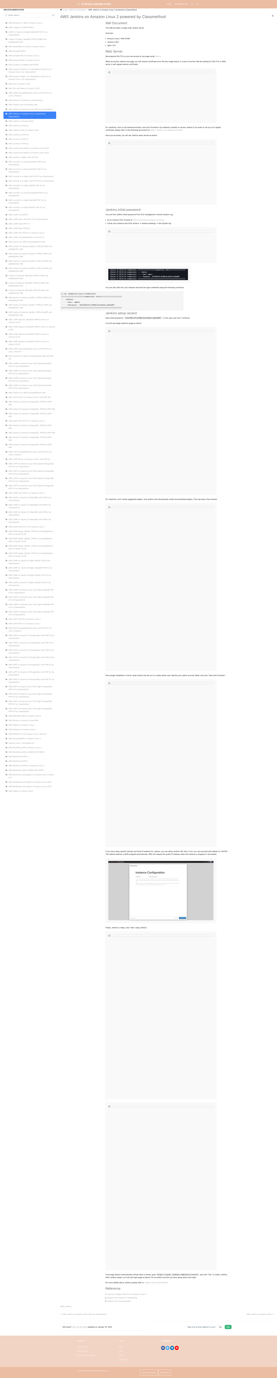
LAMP (121, 1355)
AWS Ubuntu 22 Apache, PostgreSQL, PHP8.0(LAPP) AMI (30, 403)
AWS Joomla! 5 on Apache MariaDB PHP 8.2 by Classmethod (28, 194)
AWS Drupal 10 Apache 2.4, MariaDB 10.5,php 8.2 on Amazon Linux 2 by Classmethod (30, 70)
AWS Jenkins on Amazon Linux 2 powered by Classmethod (27, 115)
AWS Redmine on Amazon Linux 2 (22, 729)
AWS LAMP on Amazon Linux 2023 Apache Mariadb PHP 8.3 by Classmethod (30, 372)
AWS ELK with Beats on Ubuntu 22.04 (24, 88)
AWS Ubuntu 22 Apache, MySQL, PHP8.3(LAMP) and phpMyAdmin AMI (30, 269)
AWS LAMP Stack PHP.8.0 (19, 228)
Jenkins (68, 1306)
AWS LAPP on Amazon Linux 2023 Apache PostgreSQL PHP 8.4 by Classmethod (31, 479)
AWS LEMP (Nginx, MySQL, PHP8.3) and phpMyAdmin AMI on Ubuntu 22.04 (31, 554)
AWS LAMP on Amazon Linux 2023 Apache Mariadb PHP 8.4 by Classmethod (30, 379)
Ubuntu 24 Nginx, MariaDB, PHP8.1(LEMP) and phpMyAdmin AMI (28, 40)
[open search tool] (192, 4)
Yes (228, 1327)
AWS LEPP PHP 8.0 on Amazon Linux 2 (25, 619)
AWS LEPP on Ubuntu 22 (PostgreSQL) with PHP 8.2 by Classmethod (31, 651)
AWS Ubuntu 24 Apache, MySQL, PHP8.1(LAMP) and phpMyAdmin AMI (30, 298)
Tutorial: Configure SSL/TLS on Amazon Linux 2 (126, 1294)
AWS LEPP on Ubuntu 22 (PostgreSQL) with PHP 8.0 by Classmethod (31, 636)
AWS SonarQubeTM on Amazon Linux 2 (25, 738)
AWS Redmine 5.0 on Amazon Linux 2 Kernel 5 (28, 734)
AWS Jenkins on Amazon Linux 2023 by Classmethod (30, 109)
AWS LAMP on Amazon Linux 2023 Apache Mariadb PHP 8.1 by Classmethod (30, 386)
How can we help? (79, 1327)
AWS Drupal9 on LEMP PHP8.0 (21, 27)
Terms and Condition (149, 1372)
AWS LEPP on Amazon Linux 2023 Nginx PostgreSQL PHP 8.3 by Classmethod (30, 702)
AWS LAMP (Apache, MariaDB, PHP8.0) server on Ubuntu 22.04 (29, 320)
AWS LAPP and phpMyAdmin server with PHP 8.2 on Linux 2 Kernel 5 (30, 453)
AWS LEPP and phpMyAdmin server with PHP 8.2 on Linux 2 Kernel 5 (30, 629)
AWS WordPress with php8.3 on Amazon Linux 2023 (30, 782)
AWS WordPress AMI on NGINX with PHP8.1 (26, 770)
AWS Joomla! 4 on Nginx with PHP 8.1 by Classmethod (31, 176)
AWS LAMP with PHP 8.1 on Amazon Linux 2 (27, 233)
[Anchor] (128, 23)
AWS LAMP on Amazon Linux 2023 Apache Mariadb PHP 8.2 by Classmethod (30, 364)
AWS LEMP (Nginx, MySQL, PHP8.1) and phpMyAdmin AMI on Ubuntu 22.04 (30, 539)
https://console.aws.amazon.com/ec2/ (148, 220)
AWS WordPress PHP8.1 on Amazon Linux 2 (26, 766)
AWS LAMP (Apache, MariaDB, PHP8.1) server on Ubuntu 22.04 (32, 328)
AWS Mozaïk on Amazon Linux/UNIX (23, 720)
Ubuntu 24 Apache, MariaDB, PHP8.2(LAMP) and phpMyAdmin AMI (29, 284)
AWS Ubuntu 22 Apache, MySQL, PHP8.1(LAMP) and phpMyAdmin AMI (30, 255)
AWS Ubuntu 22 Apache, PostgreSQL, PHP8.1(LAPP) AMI (32, 409)
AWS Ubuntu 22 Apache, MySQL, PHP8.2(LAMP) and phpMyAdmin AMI (30, 262)
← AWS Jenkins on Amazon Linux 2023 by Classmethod (83, 1314)
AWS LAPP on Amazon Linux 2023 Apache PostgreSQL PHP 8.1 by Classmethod (31, 487)
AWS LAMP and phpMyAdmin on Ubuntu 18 (26, 237)
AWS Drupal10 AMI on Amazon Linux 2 (24, 60)
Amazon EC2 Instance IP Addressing (122, 1298)
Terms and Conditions (86, 1355)
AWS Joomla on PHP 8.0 (19, 135)
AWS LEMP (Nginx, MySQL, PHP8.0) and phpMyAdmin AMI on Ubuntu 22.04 (31, 532)
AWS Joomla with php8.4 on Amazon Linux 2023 (29, 153)
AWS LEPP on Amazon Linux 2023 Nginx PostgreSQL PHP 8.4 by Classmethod (30, 710)
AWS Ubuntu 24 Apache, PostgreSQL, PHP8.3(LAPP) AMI (30, 438)
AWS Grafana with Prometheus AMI (23, 105)
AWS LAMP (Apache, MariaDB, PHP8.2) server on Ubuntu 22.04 (29, 335)
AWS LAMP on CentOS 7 (19, 215)
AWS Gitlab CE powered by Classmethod (25, 100)
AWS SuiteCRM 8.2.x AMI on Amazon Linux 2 (27, 46)
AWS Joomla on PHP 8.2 (19, 144)
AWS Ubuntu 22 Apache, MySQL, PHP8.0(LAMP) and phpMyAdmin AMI (30, 247)
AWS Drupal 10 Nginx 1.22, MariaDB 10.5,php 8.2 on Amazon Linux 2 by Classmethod (30, 77)
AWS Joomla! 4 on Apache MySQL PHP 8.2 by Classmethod (27, 170)
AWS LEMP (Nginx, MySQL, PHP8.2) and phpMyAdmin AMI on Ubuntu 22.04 (31, 547)
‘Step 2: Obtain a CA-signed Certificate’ (166, 130)
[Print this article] (273, 15)
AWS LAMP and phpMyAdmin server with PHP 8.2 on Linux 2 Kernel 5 (30, 350)
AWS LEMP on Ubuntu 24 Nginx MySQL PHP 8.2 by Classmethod (30, 576)
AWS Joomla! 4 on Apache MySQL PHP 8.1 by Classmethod (27, 163)
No (220, 1327)
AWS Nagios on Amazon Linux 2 (22, 725)
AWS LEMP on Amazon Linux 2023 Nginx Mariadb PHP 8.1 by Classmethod (31, 591)
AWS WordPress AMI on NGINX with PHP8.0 (26, 752)
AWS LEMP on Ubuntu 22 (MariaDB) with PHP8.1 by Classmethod (30, 506)
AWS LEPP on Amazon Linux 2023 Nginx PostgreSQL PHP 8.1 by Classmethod (30, 687)
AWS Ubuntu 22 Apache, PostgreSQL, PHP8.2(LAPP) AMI (30, 415)
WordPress (123, 1360)
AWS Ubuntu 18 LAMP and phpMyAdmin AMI (27, 242)
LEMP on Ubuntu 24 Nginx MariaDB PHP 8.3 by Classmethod (28, 33)
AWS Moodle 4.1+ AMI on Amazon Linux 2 (26, 23)
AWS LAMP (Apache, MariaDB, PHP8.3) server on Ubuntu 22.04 (29, 342)
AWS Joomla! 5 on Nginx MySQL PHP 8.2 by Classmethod (27, 186)
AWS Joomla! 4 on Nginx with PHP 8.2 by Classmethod (31, 181)
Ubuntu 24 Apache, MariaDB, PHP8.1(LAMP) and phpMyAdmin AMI (28, 276)
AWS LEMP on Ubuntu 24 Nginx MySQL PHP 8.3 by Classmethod (30, 583)
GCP (121, 1351)
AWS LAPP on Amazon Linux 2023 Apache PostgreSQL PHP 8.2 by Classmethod (31, 465)
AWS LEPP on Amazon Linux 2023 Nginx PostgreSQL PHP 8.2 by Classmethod (30, 695)
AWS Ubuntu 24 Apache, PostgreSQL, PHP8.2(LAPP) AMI (30, 445)
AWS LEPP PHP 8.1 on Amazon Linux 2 (24, 624)
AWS (62, 1306)
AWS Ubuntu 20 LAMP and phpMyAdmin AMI (27, 393)
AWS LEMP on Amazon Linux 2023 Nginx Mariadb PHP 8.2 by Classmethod (31, 598)
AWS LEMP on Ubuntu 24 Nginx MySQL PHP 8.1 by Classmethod (29, 561)
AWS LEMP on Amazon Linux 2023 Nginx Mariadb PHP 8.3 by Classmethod (31, 605)
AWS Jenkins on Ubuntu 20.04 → (260, 1314)
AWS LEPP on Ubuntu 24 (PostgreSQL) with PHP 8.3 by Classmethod (31, 680)
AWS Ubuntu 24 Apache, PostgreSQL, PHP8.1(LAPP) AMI (32, 433)
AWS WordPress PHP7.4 (18, 761)
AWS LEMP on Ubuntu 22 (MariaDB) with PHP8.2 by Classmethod (30, 513)
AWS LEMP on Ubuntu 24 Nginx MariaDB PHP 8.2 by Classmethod (30, 569)
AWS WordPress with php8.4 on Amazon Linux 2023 (30, 786)
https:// (158, 56)
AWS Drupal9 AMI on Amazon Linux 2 (24, 56)
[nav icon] (78, 4)
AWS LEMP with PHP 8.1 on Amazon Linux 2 (27, 493)
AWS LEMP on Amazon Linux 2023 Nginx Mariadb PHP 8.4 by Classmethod (31, 613)
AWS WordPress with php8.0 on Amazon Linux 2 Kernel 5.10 (31, 776)
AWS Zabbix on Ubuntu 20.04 (21, 791)
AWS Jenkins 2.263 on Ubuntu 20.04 (24, 130)
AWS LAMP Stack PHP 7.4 (19, 224)
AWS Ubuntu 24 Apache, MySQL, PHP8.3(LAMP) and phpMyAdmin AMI (30, 313)
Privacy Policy (83, 1351)
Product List (82, 1347)
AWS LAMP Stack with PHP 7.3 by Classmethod (28, 219)
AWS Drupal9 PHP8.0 (17, 51)
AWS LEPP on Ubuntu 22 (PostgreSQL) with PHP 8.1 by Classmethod (31, 644)
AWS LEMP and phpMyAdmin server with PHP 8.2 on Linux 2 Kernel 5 (30, 94)
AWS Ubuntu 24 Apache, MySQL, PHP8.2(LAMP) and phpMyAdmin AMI (30, 306)
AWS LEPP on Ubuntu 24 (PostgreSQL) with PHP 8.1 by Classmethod (31, 666)
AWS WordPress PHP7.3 (18, 756)
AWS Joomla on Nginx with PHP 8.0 (23, 157)
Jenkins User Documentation (156, 1282)
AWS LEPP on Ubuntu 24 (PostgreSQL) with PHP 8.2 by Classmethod (31, 673)
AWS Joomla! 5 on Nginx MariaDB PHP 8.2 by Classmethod (27, 201)
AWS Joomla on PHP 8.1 (18, 139)
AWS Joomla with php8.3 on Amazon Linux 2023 (29, 148)
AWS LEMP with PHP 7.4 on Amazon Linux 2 (27, 527)
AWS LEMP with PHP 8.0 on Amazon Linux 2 (27, 421)
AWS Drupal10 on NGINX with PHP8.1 (24, 65)
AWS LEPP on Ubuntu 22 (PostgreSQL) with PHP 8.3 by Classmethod (31, 658)
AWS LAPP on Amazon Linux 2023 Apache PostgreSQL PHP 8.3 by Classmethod (31, 472)
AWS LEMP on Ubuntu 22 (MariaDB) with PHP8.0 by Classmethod (30, 498)
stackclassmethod (96, 4)
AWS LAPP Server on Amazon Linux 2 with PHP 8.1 (29, 459)
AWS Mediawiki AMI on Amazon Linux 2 (25, 716)
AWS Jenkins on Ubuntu (18, 126)
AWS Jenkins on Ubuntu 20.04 (21, 121)
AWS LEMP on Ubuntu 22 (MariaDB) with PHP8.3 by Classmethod (30, 520)
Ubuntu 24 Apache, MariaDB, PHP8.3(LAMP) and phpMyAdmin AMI (29, 291)
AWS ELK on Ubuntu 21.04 (19, 84)
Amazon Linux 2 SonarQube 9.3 (22, 743)
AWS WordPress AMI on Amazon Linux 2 (25, 748)
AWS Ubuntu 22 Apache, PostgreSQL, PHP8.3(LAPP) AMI (30, 426)
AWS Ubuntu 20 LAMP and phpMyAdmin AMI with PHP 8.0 (31, 357)
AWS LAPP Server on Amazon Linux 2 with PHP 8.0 (30, 397)
